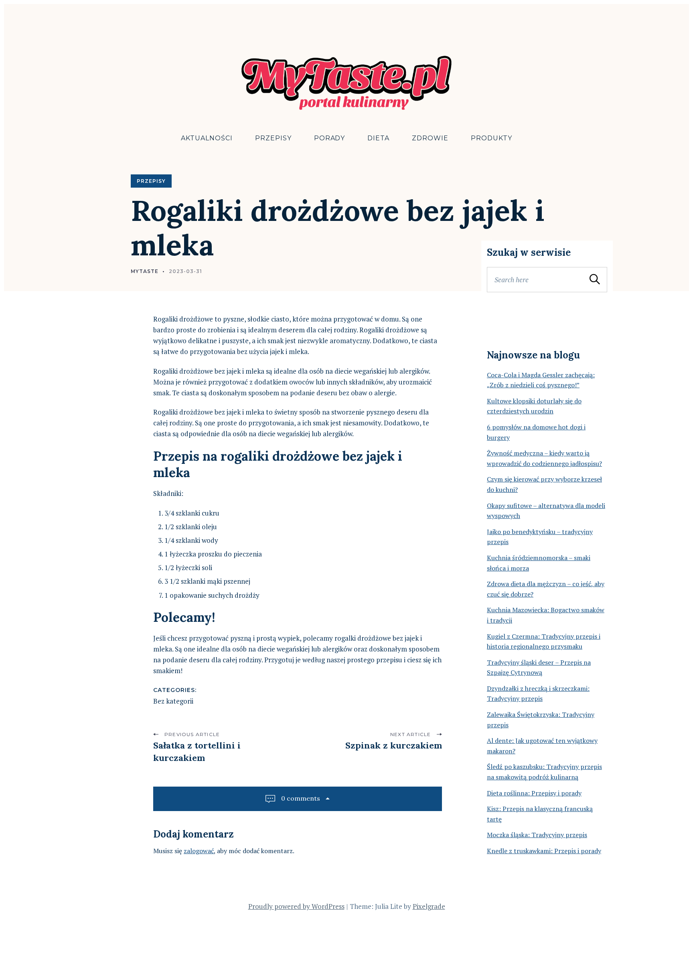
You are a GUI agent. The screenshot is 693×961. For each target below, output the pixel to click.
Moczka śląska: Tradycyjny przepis (537, 834)
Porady (329, 138)
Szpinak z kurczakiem (393, 745)
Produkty (491, 138)
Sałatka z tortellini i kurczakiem (197, 751)
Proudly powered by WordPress (296, 906)
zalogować (199, 850)
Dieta (378, 138)
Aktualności (207, 138)
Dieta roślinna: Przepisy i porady (534, 793)
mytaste (144, 271)
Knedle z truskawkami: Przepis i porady (544, 850)
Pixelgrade (429, 906)
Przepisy (273, 138)
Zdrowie (430, 138)
